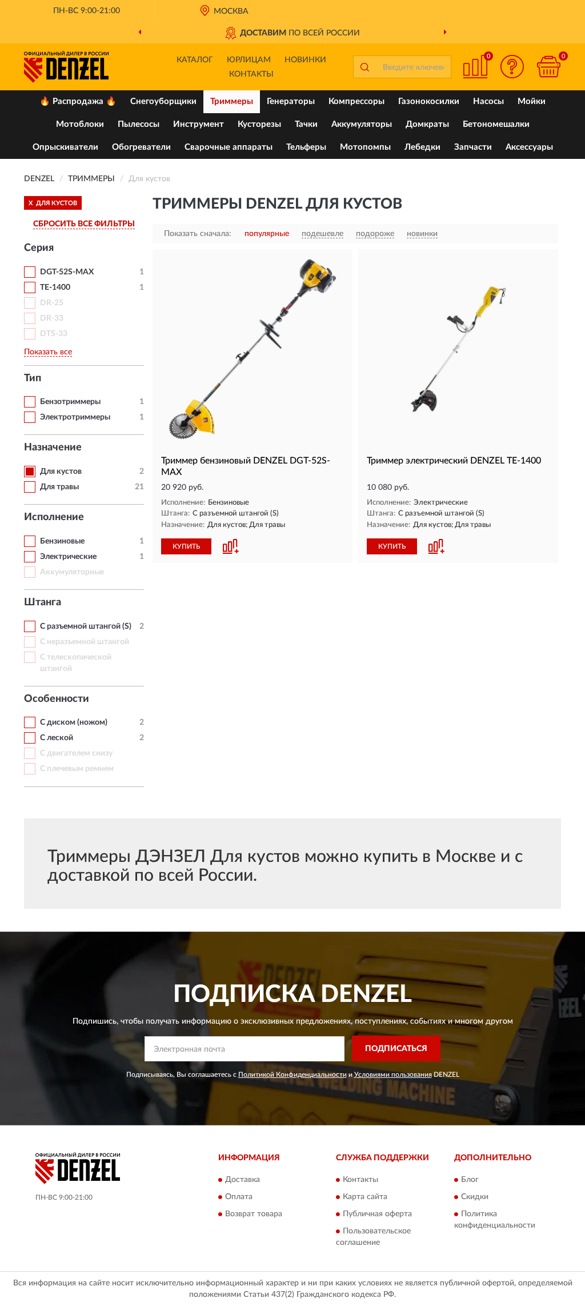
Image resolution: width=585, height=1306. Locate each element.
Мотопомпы (365, 147)
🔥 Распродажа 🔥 (78, 101)
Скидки (474, 1197)
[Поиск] (364, 66)
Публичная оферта (377, 1215)
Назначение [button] (53, 447)
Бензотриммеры (70, 402)
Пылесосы (138, 124)
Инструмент (198, 124)
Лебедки (422, 147)
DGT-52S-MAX (67, 272)
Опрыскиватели (65, 147)
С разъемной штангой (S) (85, 626)
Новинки (305, 60)
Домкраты (427, 124)
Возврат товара (253, 1215)
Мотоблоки (80, 124)
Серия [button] (39, 248)
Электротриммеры (75, 417)
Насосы (488, 101)
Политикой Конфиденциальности (292, 1074)
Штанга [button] (42, 602)
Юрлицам (249, 60)
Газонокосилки (428, 101)
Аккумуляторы (361, 124)
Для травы (59, 487)
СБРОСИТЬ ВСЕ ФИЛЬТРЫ (84, 224)
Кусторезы (259, 124)
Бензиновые (62, 541)
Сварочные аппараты (229, 147)
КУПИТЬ (186, 546)
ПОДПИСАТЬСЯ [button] (396, 1049)
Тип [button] (32, 378)
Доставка (242, 1180)
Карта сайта (365, 1197)
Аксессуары (529, 147)
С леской (56, 738)
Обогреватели (141, 147)
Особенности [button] (56, 699)
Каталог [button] (195, 60)
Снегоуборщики (163, 101)
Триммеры (231, 101)
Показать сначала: (197, 234)
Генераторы (291, 101)
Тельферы (306, 147)
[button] (511, 66)
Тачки (306, 124)
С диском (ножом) (73, 722)
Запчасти (473, 147)
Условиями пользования (393, 1074)
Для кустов (61, 472)
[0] (548, 66)
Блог (470, 1180)
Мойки (532, 101)
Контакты (251, 74)
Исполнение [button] (54, 517)
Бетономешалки (496, 124)
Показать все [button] (48, 352)
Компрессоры (356, 101)
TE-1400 (55, 287)
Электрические (68, 557)
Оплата (239, 1197)
